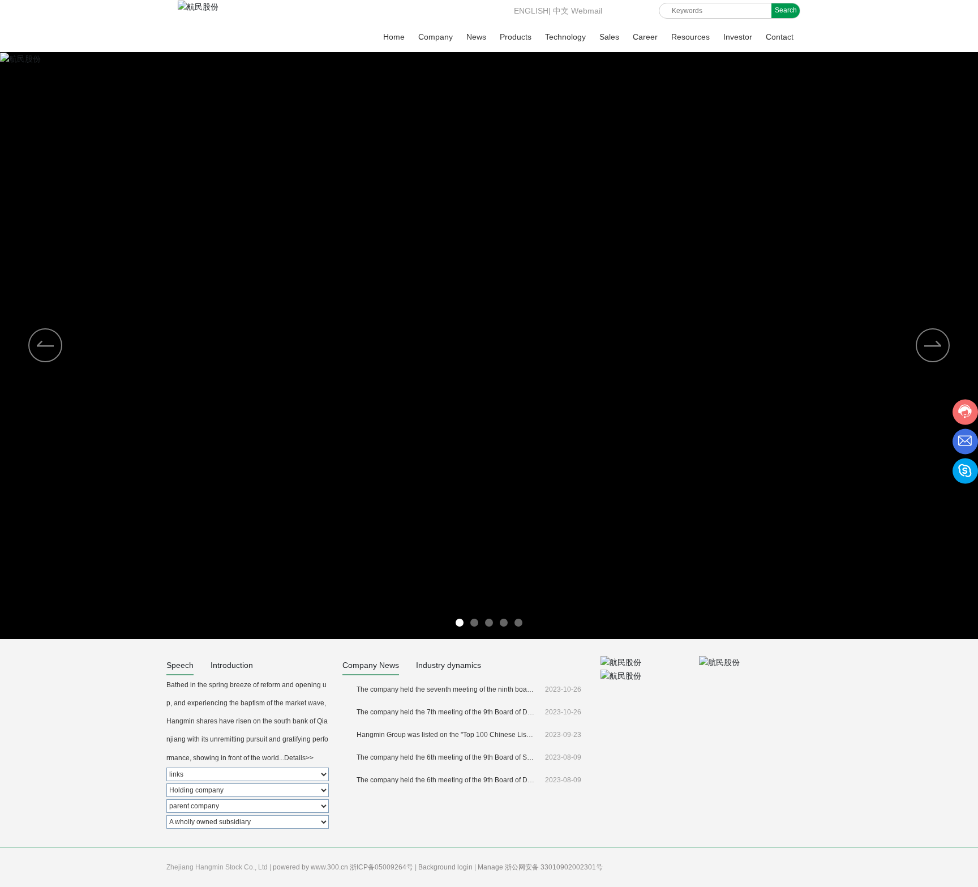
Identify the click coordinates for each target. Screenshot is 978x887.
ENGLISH (530, 10)
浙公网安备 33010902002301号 (554, 867)
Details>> (299, 758)
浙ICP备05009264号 (382, 867)
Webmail (586, 10)
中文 (561, 10)
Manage (491, 867)
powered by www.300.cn (311, 867)
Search (786, 10)
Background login (446, 867)
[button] (933, 345)
